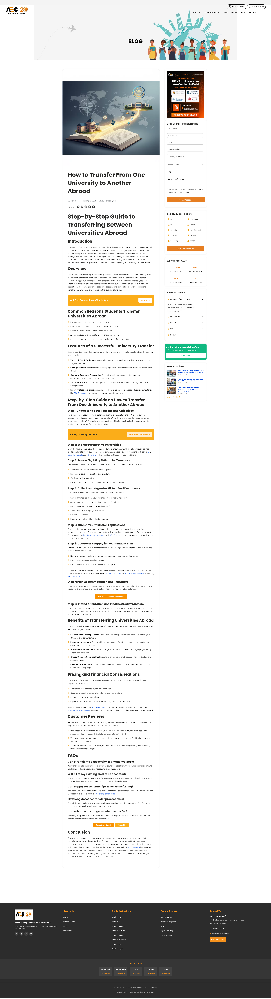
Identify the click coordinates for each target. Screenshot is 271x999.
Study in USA (116, 917)
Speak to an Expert (103, 825)
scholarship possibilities (105, 794)
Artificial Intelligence (168, 922)
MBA (162, 926)
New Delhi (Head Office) (180, 309)
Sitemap (150, 992)
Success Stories (69, 922)
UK (149, 452)
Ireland (193, 245)
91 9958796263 (258, 7)
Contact (66, 926)
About (194, 13)
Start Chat (145, 300)
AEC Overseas (80, 393)
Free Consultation (218, 940)
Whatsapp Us (238, 7)
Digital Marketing (167, 931)
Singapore (194, 229)
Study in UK (116, 922)
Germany (92, 455)
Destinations (210, 13)
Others (192, 251)
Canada (71, 455)
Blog (243, 13)
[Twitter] (16, 934)
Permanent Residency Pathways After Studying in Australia (190, 390)
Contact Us (121, 825)
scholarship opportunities (79, 710)
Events (234, 13)
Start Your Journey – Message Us (111, 596)
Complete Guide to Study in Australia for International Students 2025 (188, 399)
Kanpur (173, 333)
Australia (79, 455)
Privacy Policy (122, 992)
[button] (78, 206)
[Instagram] (26, 934)
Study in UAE (116, 944)
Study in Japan (117, 949)
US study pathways (113, 573)
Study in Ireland (118, 935)
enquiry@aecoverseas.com (220, 933)
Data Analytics (166, 917)
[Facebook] (21, 934)
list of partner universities (94, 535)
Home (65, 917)
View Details (105, 973)
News (225, 13)
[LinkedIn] (31, 934)
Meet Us (253, 13)
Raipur (173, 345)
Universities (67, 931)
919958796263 (173, 322)
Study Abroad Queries (108, 201)
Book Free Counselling (139, 434)
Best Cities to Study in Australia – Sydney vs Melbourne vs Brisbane (191, 381)
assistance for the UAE (134, 573)
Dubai (192, 235)
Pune (172, 339)
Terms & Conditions (137, 992)
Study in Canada (118, 926)
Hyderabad (175, 327)
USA (172, 235)
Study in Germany (119, 940)
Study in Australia (118, 931)
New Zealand (195, 240)
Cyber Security (166, 935)
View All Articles (173, 407)
